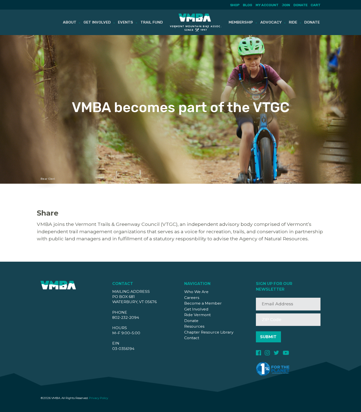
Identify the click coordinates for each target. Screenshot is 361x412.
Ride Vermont (197, 314)
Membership (241, 22)
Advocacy (271, 22)
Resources (194, 326)
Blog (247, 5)
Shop (234, 5)
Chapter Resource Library (208, 332)
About (69, 22)
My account (267, 5)
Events (125, 22)
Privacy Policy (98, 398)
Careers (191, 297)
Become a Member (203, 303)
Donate (300, 5)
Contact (191, 337)
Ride (293, 22)
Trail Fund (151, 22)
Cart (315, 5)
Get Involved (97, 22)
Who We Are (196, 291)
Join (286, 5)
